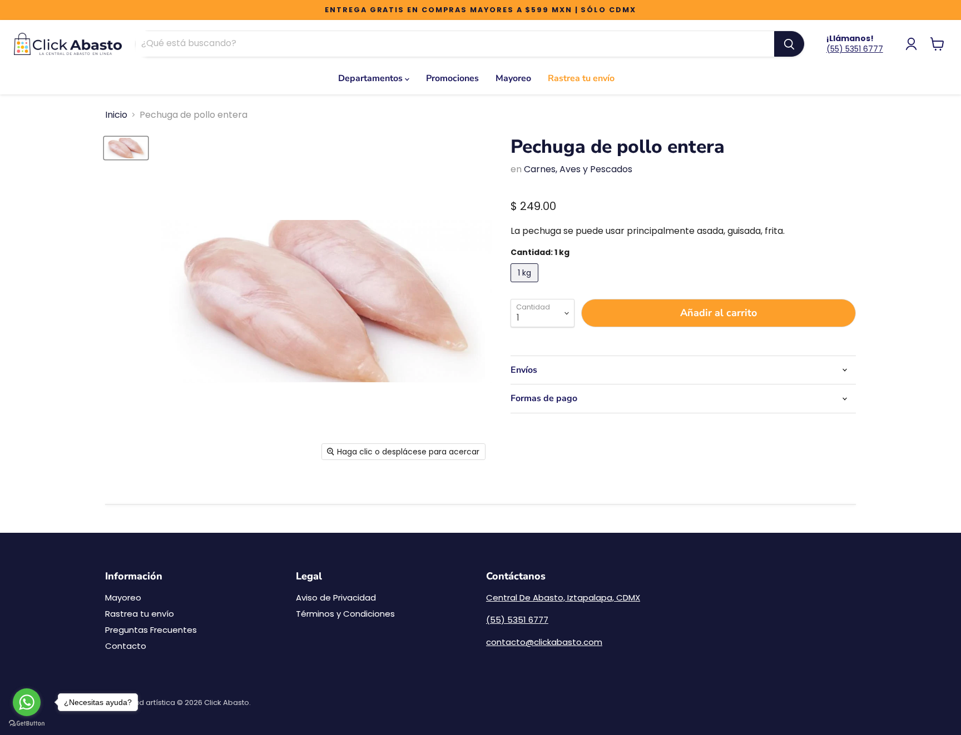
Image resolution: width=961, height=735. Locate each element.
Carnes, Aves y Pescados (578, 169)
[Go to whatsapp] (27, 702)
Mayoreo (513, 78)
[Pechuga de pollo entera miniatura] (126, 148)
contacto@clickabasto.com (544, 642)
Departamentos (371, 78)
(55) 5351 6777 (854, 48)
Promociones (452, 78)
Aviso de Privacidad (336, 597)
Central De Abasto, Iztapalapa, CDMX (563, 597)
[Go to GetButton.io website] (26, 723)
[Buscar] (789, 44)
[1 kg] (526, 284)
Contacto (125, 646)
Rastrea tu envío (581, 78)
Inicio (116, 115)
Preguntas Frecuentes (151, 630)
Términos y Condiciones (345, 613)
